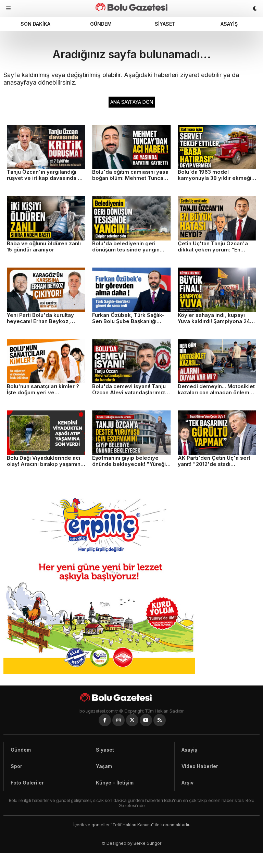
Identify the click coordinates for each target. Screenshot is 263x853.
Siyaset (165, 24)
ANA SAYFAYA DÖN (131, 102)
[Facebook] (105, 720)
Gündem (101, 24)
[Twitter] (132, 720)
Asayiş (229, 24)
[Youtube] (146, 720)
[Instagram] (118, 720)
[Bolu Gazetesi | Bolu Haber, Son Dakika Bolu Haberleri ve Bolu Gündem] (131, 7)
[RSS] (159, 720)
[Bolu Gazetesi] (131, 697)
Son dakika (35, 24)
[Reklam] (99, 672)
